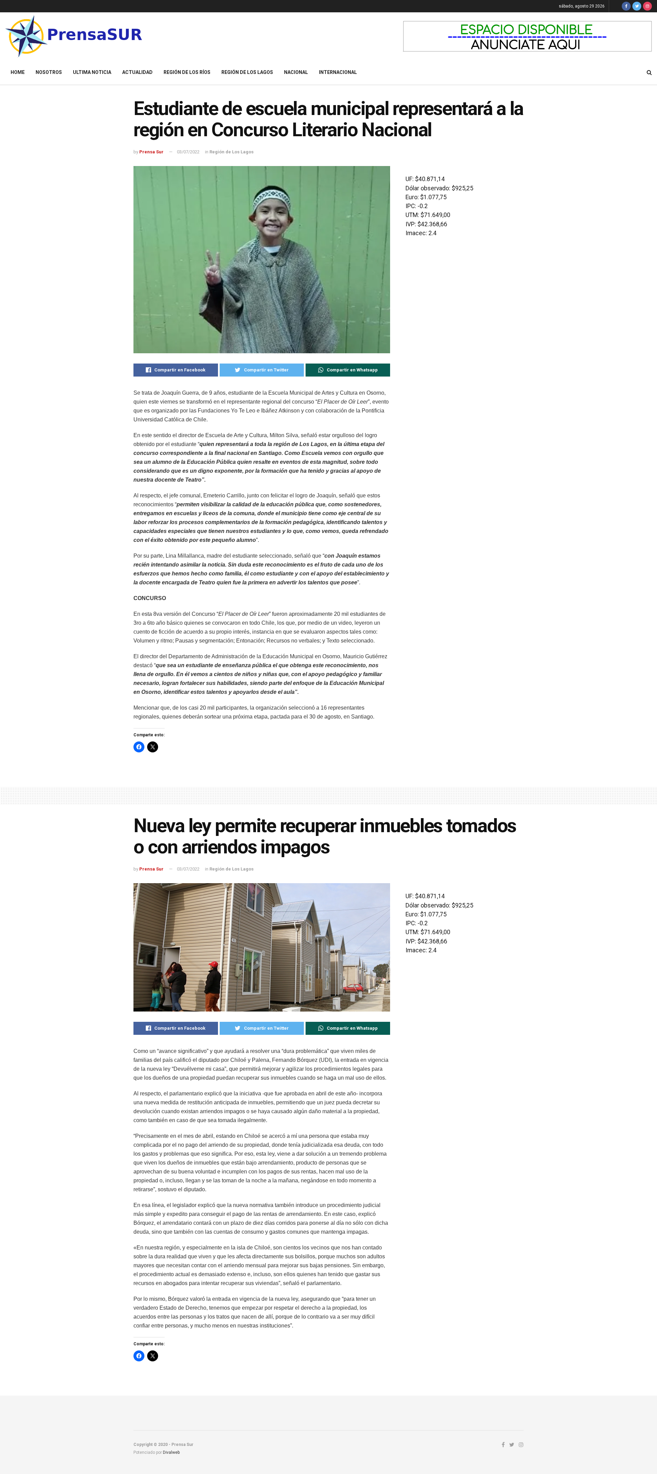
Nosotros (49, 72)
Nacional (296, 72)
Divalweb (171, 1452)
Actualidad (137, 72)
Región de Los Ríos (187, 72)
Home (18, 72)
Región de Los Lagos (247, 72)
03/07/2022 (188, 151)
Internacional (338, 72)
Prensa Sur (151, 151)
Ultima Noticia (92, 72)
